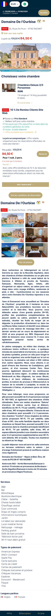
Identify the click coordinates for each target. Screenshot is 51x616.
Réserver (43, 154)
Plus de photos (25, 262)
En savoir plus (24, 103)
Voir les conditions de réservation (25, 195)
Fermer (6, 164)
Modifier (44, 12)
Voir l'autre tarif (24, 184)
